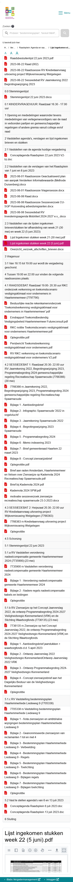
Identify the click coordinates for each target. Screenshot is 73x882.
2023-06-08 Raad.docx (24, 196)
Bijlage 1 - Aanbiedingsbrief (26, 404)
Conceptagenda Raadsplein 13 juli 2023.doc (37, 812)
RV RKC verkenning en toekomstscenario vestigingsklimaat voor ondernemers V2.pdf (32, 355)
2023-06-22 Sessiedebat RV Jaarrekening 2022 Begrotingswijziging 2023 (36, 82)
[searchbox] (31, 33)
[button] (65, 33)
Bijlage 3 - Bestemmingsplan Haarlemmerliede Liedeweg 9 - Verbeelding (35, 745)
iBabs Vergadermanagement (22, 879)
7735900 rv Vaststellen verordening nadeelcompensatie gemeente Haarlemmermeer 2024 (33, 570)
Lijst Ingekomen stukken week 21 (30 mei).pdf (37, 237)
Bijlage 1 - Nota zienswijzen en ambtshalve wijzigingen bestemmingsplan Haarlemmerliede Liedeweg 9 (33, 723)
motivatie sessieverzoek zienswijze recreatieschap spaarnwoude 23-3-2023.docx (31, 498)
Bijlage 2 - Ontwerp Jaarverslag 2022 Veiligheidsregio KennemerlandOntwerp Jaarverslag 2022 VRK (35, 657)
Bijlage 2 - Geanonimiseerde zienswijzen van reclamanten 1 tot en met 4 (34, 735)
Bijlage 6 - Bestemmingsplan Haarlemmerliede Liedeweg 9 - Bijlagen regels (35, 775)
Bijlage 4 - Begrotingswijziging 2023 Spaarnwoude (29, 428)
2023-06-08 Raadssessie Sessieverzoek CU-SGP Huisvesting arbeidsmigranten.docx (34, 204)
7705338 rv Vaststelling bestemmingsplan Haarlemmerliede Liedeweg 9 (32, 711)
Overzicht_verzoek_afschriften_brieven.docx (36, 249)
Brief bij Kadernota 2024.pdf (27, 484)
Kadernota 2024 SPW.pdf (25, 490)
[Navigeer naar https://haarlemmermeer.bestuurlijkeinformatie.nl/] (10, 13)
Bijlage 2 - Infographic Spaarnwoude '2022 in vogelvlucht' (34, 412)
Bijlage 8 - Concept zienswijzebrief (31, 458)
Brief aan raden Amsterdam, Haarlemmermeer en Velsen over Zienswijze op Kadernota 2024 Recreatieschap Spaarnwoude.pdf (34, 474)
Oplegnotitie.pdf (19, 337)
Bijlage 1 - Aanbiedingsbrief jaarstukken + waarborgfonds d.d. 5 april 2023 (32, 645)
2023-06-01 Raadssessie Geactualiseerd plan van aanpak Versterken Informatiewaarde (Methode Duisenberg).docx (35, 180)
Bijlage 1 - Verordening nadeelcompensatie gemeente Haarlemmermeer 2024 (33, 582)
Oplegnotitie (17, 531)
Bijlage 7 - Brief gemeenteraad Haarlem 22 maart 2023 (33, 450)
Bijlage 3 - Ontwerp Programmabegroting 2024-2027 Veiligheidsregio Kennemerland (35, 670)
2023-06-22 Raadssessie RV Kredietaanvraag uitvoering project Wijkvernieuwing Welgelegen (35, 72)
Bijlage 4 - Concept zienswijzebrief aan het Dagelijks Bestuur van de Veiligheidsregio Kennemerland (33, 682)
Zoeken (7, 26)
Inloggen (51, 879)
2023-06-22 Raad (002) (24, 64)
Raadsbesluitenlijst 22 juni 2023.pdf (31, 58)
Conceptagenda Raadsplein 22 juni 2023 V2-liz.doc (34, 157)
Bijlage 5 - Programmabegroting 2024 (32, 436)
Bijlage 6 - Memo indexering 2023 (30, 442)
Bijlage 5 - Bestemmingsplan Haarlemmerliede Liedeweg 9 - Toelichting (35, 765)
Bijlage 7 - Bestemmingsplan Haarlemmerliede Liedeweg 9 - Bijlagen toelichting (35, 785)
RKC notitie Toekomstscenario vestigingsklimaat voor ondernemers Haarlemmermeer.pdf (36, 329)
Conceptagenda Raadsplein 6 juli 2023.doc (36, 806)
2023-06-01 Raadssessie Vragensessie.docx (37, 190)
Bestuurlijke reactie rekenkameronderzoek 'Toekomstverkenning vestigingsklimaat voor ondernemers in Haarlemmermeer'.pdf (32, 307)
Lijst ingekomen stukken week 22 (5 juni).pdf (36, 243)
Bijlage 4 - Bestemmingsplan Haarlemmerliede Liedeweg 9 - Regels (35, 755)
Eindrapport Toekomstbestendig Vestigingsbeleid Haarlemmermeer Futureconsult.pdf (36, 319)
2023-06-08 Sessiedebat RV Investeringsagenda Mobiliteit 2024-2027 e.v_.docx (35, 214)
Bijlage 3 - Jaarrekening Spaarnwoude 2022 (36, 420)
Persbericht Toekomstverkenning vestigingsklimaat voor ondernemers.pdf (28, 345)
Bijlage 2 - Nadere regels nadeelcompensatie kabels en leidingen (34, 592)
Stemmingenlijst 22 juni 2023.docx (31, 97)
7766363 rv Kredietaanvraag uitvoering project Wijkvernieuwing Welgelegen (35, 523)
